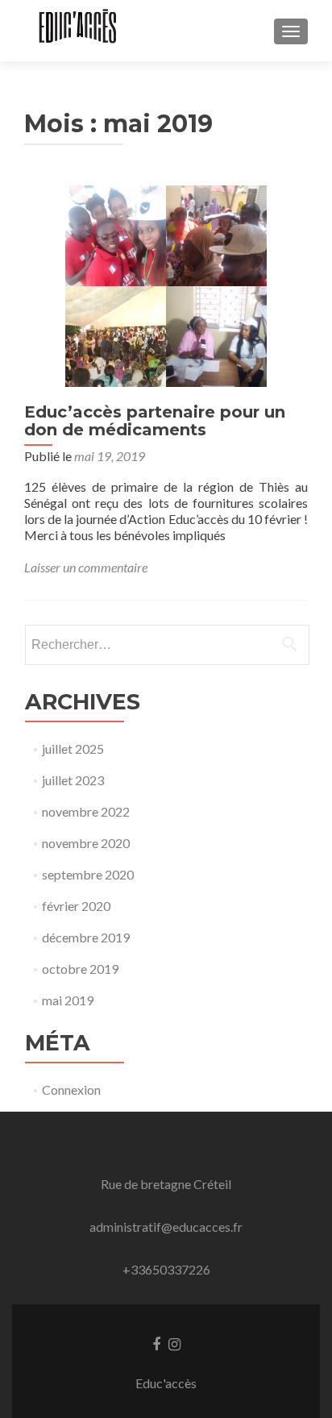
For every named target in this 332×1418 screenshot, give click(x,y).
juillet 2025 (73, 748)
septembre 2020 (88, 874)
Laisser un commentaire (85, 567)
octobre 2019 (80, 968)
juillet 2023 (73, 780)
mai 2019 (67, 1000)
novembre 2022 (86, 811)
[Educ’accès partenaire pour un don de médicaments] (166, 284)
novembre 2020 (86, 842)
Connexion (71, 1089)
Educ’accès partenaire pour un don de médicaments (154, 420)
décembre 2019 (86, 937)
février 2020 (76, 905)
